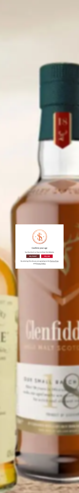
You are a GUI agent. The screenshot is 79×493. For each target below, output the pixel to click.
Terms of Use (54, 261)
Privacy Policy (41, 263)
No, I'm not (33, 256)
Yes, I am (47, 256)
